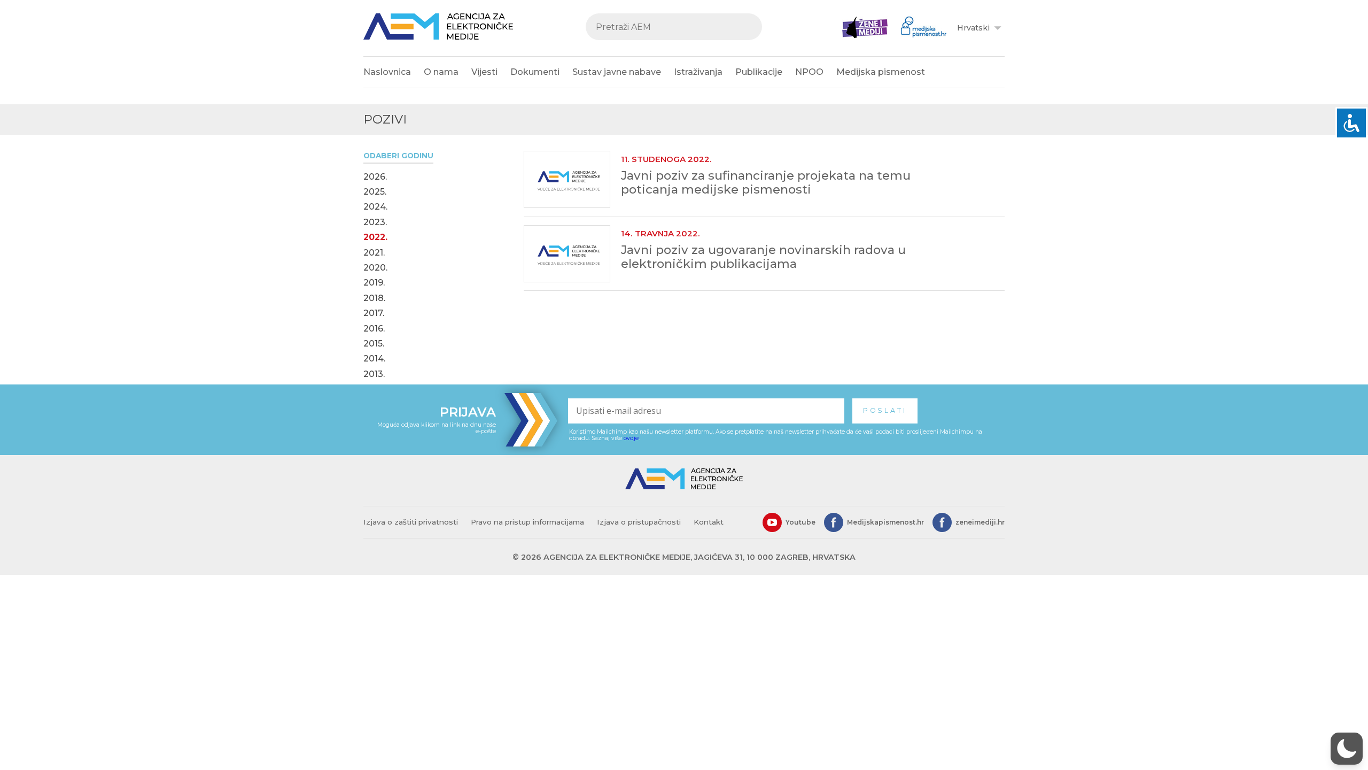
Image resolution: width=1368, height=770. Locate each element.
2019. (374, 283)
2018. (374, 298)
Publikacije (758, 72)
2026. (375, 177)
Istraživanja (698, 72)
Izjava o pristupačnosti (639, 522)
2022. (375, 237)
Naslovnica (387, 72)
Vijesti (484, 72)
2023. (375, 222)
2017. (373, 313)
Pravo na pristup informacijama (527, 522)
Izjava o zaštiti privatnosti (410, 522)
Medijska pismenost (880, 72)
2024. (375, 207)
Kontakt (709, 522)
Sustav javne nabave (616, 72)
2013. (374, 374)
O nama (441, 72)
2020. (375, 268)
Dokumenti (534, 72)
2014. (374, 359)
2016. (374, 329)
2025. (374, 192)
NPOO (809, 72)
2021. (374, 253)
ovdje (631, 438)
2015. (373, 344)
